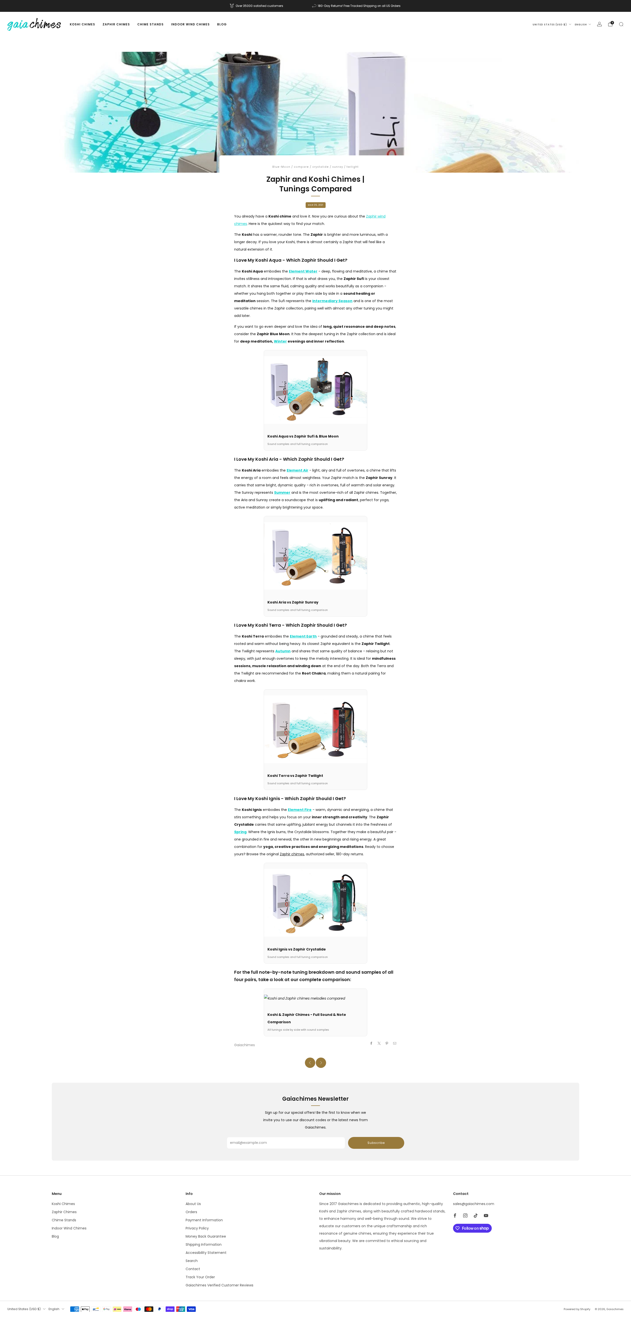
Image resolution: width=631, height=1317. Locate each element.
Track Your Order (200, 1277)
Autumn (283, 651)
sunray (337, 167)
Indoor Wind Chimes (190, 24)
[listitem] (257, 6)
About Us (193, 1203)
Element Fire (300, 809)
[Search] (621, 24)
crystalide (320, 167)
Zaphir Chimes (116, 24)
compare (301, 167)
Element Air (297, 470)
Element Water (303, 271)
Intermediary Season (332, 300)
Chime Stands (150, 24)
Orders (191, 1211)
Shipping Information (204, 1244)
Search (192, 1260)
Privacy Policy (197, 1228)
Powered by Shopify (577, 1309)
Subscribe (376, 1143)
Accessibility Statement (206, 1252)
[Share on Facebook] (371, 1043)
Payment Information (204, 1220)
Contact (193, 1268)
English (581, 24)
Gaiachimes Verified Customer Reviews (219, 1285)
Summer (282, 492)
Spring (240, 831)
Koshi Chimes (82, 24)
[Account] (599, 24)
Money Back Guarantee (206, 1236)
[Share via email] (395, 1043)
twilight (353, 167)
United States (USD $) (550, 24)
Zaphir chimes (292, 854)
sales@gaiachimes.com (473, 1203)
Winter (280, 341)
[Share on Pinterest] (387, 1043)
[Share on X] (379, 1043)
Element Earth (303, 636)
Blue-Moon (281, 167)
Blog (222, 24)
